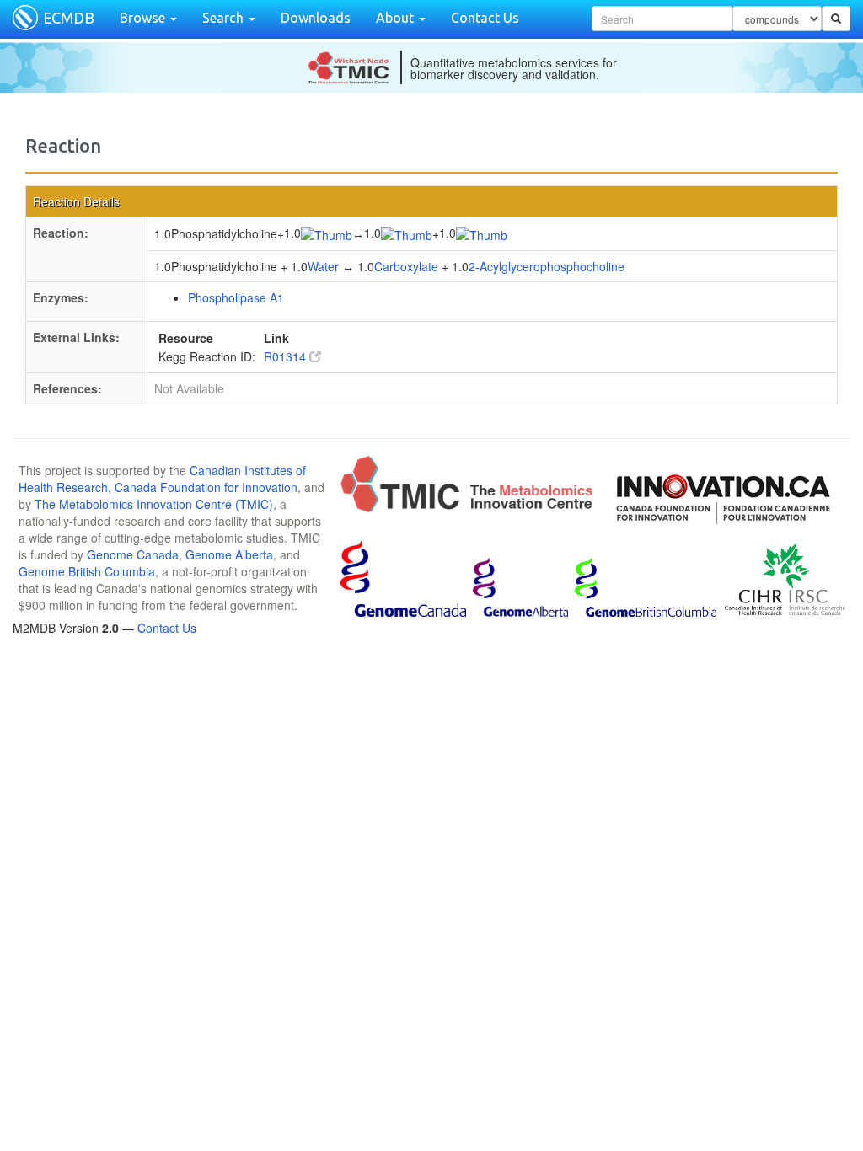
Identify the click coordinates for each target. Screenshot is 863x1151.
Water (323, 266)
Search (224, 17)
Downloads (316, 17)
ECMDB (68, 17)
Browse (144, 17)
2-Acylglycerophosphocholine (546, 266)
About (396, 17)
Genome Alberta (229, 554)
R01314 (286, 356)
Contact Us (485, 17)
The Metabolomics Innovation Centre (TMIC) (154, 503)
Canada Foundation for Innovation (206, 487)
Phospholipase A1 (236, 297)
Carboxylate (406, 266)
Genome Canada (133, 554)
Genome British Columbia (87, 571)
